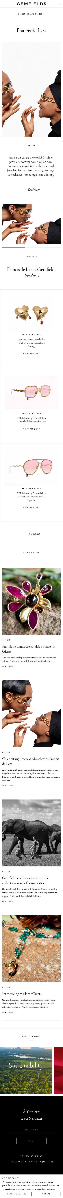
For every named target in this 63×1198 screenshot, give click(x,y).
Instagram (16, 1162)
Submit (31, 1141)
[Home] (31, 3)
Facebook (31, 1162)
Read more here (16, 1194)
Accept (46, 1194)
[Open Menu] (59, 4)
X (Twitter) (46, 1162)
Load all (34, 534)
